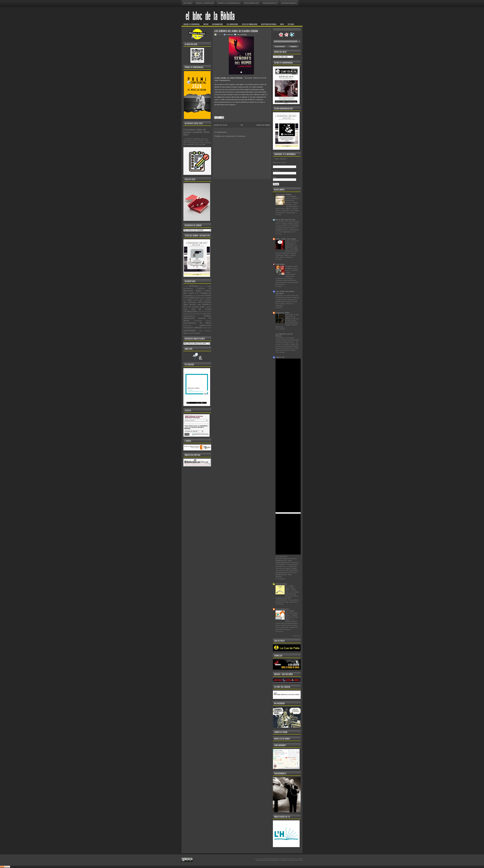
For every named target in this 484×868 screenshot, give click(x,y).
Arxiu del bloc (280, 47)
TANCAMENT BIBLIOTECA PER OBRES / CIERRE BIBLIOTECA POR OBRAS (291, 615)
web (190, 333)
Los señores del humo (235, 78)
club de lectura (201, 309)
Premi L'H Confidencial (229, 3)
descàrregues (251, 3)
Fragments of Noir (283, 313)
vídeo (185, 333)
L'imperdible (187, 296)
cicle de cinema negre (194, 307)
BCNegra (193, 286)
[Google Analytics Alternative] (5, 867)
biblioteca (206, 304)
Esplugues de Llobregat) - (280, 860)
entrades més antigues (263, 125)
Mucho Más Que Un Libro (285, 220)
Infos (282, 24)
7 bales (185, 286)
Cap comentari (242, 35)
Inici (242, 125)
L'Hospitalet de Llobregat (264, 860)
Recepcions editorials (269, 24)
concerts (201, 311)
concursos (207, 311)
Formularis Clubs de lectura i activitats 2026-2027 (196, 132)
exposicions (206, 314)
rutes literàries (205, 331)
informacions (189, 318)
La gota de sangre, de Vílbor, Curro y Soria (291, 268)
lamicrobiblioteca (282, 609)
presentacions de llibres (197, 323)
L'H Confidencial (203, 293)
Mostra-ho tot (297, 636)
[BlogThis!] (218, 117)
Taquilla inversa (192, 300)
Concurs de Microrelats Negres (197, 289)
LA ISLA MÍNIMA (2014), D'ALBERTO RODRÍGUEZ (292, 198)
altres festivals (204, 302)
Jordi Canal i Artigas (284, 194)
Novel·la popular (205, 3)
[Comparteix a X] (220, 117)
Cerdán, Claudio (220, 78)
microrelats (198, 321)
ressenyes (189, 330)
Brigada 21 (202, 286)
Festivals (291, 24)
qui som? (187, 3)
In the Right (289, 315)
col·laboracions (190, 311)
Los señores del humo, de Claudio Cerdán (236, 31)
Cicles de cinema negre (249, 24)
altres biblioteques (190, 302)
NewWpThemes (275, 859)
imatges (207, 316)
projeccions (187, 325)
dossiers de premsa (195, 314)
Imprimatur (279, 295)
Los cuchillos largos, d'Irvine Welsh (290, 588)
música (208, 321)
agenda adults (270, 3)
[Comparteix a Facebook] (222, 117)
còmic (185, 314)
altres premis (189, 304)
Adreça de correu (279, 163)
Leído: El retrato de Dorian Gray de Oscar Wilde (291, 243)
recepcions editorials (192, 328)
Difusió (205, 24)
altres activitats (205, 300)
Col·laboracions (232, 24)
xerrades (196, 333)
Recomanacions (217, 24)
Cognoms (276, 171)
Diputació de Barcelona (295, 860)
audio (199, 305)
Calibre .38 (280, 357)
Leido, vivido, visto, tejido (286, 239)
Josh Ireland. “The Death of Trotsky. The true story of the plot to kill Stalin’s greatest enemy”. (287, 340)
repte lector (207, 328)
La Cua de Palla (198, 296)
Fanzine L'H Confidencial (191, 24)
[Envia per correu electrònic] (215, 117)
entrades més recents (220, 125)
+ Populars (293, 47)
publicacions (205, 325)
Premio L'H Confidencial (197, 296)
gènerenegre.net (189, 316)
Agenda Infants (289, 3)
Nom (274, 177)
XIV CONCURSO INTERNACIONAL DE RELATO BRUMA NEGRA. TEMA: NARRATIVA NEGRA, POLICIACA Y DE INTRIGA (287, 561)
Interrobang (280, 264)
